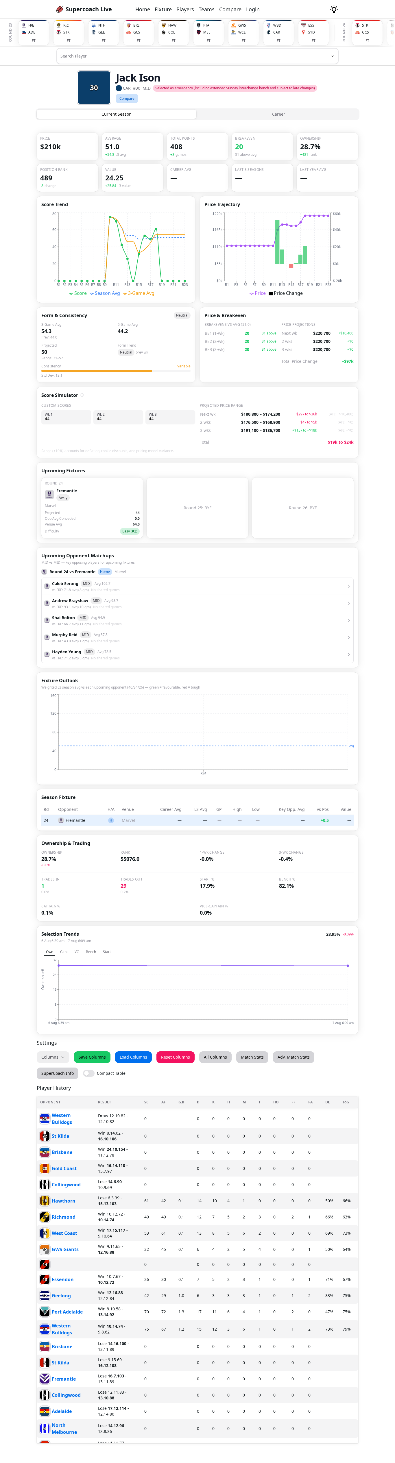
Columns (49, 1057)
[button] (34, 32)
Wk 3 (153, 414)
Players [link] (185, 9)
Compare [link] (230, 9)
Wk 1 (49, 414)
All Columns (215, 1057)
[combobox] (189, 58)
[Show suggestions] (332, 56)
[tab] (116, 114)
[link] (84, 9)
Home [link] (142, 9)
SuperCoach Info (57, 1073)
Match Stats (252, 1057)
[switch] (104, 1073)
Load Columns (133, 1057)
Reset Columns (175, 1057)
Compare (126, 98)
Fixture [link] (163, 9)
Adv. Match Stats (294, 1057)
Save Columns (92, 1057)
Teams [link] (207, 9)
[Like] (61, 9)
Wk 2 (101, 414)
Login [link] (253, 9)
